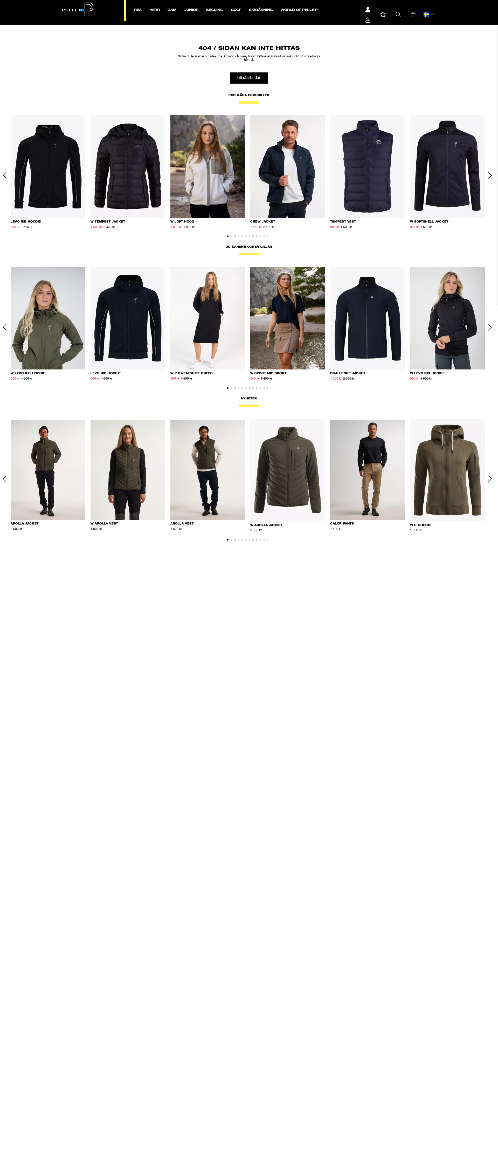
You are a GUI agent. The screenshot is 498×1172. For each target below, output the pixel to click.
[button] (383, 15)
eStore (101, 27)
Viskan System (118, 27)
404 (132, 27)
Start (91, 27)
